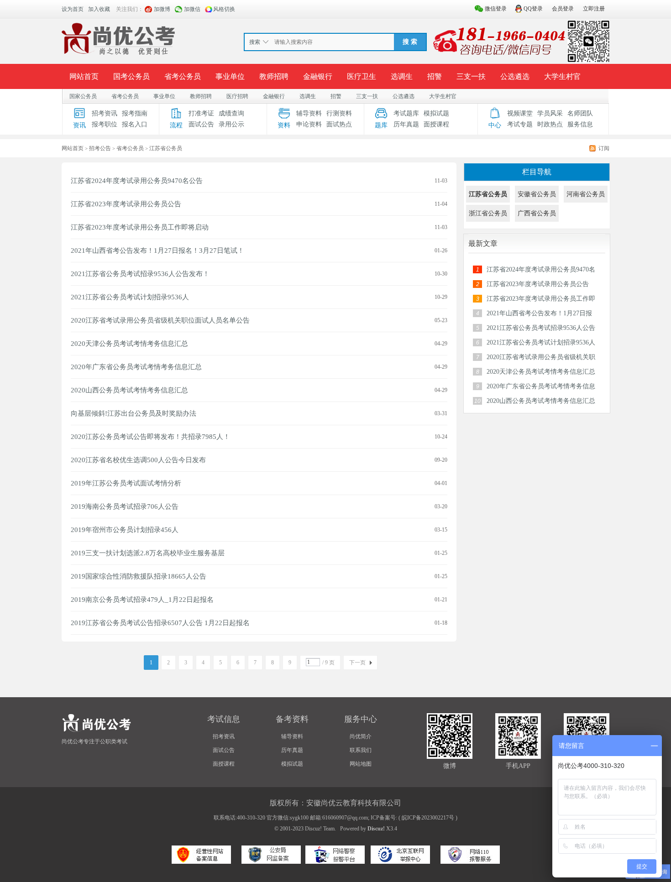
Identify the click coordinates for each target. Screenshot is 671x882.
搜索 (254, 42)
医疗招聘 (237, 96)
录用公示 (231, 124)
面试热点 (339, 124)
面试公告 (201, 124)
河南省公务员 (585, 194)
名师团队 (580, 113)
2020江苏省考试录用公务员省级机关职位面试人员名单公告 (160, 320)
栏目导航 (536, 172)
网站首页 (84, 76)
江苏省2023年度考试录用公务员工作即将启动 (140, 227)
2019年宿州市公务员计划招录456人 (124, 529)
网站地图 (361, 764)
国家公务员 (83, 96)
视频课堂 (520, 113)
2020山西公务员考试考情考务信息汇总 (129, 390)
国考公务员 (131, 76)
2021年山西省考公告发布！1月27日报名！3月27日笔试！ (157, 250)
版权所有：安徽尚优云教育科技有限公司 (335, 803)
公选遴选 (514, 76)
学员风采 (550, 113)
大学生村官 (562, 76)
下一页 (357, 662)
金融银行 (317, 76)
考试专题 (520, 124)
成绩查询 (231, 113)
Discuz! (376, 828)
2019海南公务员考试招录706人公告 (124, 506)
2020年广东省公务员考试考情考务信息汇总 (136, 367)
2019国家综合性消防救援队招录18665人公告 (138, 576)
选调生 (402, 76)
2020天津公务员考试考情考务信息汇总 (129, 343)
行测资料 (339, 113)
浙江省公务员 (488, 213)
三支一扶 (471, 76)
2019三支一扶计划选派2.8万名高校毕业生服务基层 (148, 553)
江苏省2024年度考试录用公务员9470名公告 (137, 180)
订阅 (603, 148)
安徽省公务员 (537, 194)
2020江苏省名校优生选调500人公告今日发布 (138, 460)
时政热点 (550, 124)
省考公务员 (182, 76)
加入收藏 (99, 9)
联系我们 (361, 750)
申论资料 (309, 124)
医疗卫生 (361, 76)
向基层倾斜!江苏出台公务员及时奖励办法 (133, 413)
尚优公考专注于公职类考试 (94, 741)
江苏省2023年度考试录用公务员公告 (126, 204)
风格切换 (224, 9)
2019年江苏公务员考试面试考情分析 (126, 483)
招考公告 (100, 148)
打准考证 (201, 113)
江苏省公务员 (488, 194)
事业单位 (230, 76)
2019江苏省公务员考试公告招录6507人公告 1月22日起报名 (160, 622)
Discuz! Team (320, 828)
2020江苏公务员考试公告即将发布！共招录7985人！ (150, 436)
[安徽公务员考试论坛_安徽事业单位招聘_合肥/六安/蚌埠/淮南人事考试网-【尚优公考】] (120, 40)
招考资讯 (104, 113)
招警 (434, 76)
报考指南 (134, 113)
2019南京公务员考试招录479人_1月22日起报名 (142, 599)
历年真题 (406, 124)
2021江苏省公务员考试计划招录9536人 (130, 297)
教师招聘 (273, 76)
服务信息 (580, 124)
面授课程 (436, 124)
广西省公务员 (537, 213)
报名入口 (134, 124)
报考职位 (104, 124)
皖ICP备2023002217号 (428, 817)
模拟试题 (436, 113)
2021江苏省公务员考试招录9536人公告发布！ (140, 273)
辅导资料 (309, 113)
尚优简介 (361, 736)
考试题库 (406, 113)
